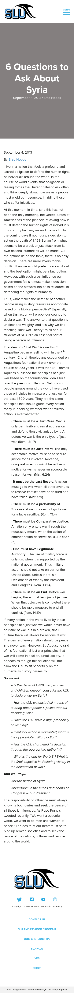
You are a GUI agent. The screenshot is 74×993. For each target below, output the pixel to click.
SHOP (37, 968)
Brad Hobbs (52, 97)
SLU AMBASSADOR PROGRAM (37, 929)
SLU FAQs (37, 949)
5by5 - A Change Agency (54, 989)
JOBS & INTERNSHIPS (37, 939)
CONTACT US (37, 920)
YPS (37, 958)
